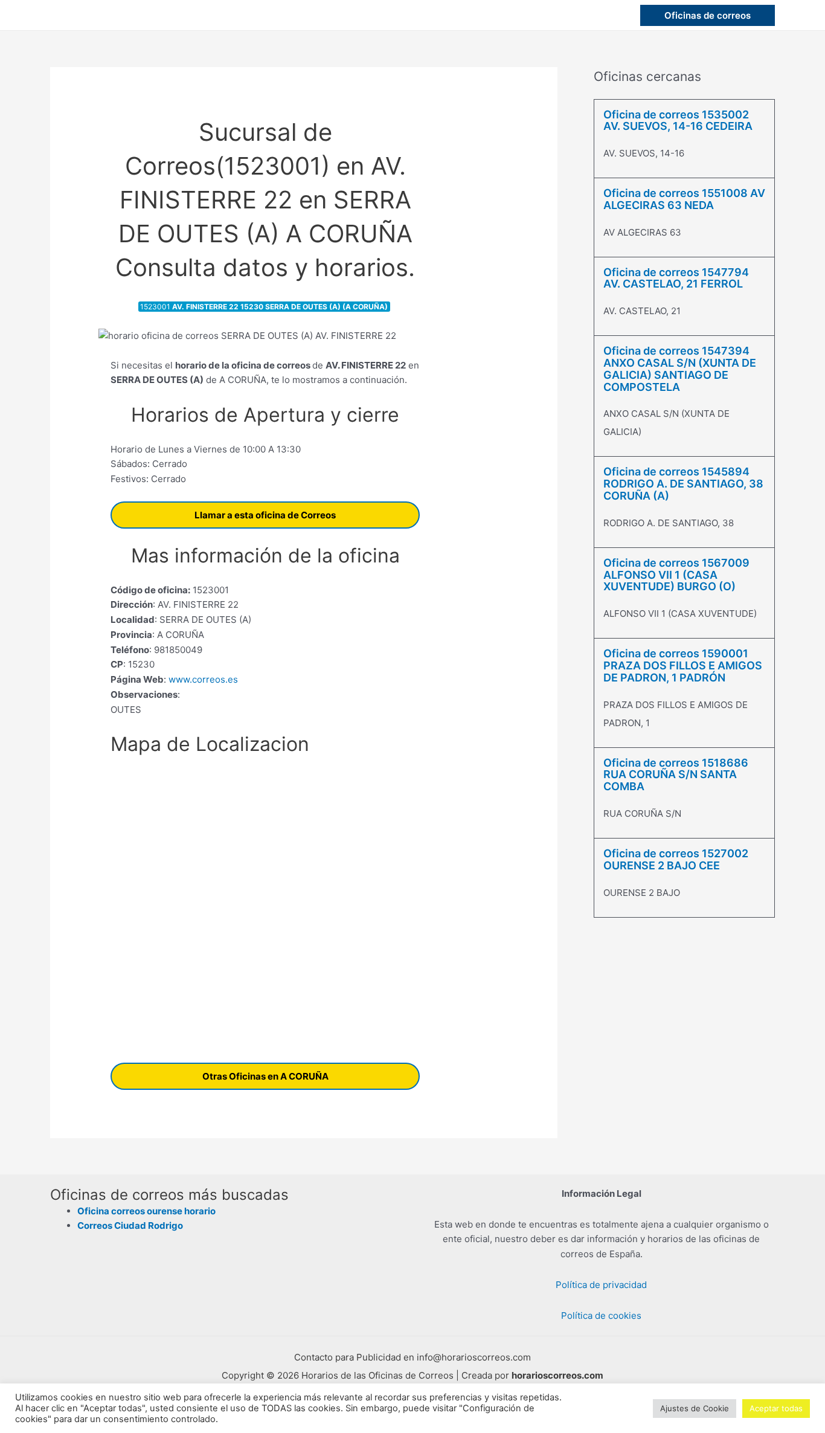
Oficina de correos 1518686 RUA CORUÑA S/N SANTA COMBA (675, 774)
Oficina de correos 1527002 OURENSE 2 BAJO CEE (675, 859)
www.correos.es (202, 679)
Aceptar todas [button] (776, 1408)
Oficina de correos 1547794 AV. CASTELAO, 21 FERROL (676, 278)
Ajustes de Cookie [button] (694, 1408)
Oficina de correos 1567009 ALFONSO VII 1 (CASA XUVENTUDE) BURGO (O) (676, 574)
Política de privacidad (601, 1284)
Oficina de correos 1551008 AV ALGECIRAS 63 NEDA (684, 199)
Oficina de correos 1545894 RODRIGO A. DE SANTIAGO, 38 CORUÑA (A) (683, 483)
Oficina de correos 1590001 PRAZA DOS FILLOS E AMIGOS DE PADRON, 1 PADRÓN (682, 665)
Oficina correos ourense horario (146, 1211)
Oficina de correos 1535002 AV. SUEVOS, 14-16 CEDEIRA (678, 120)
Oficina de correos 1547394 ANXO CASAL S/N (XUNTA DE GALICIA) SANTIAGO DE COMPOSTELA (679, 368)
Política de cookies (601, 1315)
